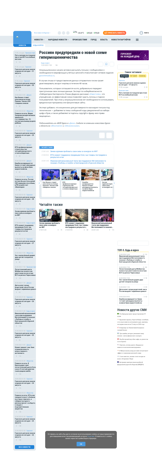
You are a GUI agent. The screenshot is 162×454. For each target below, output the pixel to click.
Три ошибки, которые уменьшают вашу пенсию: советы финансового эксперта (130, 335)
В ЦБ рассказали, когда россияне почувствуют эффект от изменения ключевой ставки (132, 352)
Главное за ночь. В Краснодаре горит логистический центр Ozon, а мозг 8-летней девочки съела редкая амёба (25, 367)
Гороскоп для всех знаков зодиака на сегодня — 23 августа (25, 421)
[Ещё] (137, 40)
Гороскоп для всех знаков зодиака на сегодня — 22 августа (25, 435)
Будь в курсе (38, 45)
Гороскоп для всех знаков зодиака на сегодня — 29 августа (25, 135)
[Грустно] (73, 135)
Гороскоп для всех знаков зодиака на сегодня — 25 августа (25, 335)
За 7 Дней (133, 76)
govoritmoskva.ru (46, 75)
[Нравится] (44, 135)
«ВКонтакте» (56, 126)
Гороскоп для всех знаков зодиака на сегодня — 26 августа (25, 301)
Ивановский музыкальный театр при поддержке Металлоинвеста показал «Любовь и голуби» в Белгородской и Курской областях (25, 318)
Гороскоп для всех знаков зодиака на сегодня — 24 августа (25, 383)
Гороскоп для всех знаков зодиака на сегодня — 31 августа (25, 71)
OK (81, 444)
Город (94, 39)
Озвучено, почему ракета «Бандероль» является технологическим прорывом (130, 346)
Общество (30, 111)
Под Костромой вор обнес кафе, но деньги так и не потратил (132, 340)
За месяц (142, 76)
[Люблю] (58, 135)
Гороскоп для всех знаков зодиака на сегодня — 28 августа (25, 199)
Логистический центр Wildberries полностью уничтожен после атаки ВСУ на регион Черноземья (25, 272)
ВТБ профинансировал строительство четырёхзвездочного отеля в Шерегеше (23, 150)
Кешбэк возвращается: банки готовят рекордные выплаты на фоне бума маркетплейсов (25, 166)
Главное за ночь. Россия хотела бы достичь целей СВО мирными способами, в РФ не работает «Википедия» (25, 183)
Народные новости (57, 39)
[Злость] (80, 135)
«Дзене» (72, 123)
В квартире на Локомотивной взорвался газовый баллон (130, 329)
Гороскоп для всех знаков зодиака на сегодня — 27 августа (25, 243)
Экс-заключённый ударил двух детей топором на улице (25, 257)
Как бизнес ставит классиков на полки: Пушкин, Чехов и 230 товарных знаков (23, 100)
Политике (90, 436)
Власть (104, 39)
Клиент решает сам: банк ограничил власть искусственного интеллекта (24, 350)
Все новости (24, 447)
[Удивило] (65, 135)
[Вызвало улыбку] (51, 135)
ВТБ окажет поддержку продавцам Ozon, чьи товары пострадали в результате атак (24, 228)
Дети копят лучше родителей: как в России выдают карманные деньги (25, 287)
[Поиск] (144, 39)
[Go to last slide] (39, 183)
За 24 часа (124, 76)
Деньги (29, 95)
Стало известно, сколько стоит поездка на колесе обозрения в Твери (131, 358)
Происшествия (80, 39)
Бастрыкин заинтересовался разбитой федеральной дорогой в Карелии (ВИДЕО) (130, 363)
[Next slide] (114, 183)
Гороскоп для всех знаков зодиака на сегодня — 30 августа (25, 85)
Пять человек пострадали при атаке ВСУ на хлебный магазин (25, 57)
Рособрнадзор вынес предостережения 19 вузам (131, 315)
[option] (50, 222)
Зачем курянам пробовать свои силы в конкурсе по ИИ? (25, 213)
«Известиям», (95, 94)
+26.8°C (81, 33)
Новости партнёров (120, 39)
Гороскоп (28, 67)
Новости (38, 39)
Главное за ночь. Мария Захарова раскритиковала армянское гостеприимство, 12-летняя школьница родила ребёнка (25, 118)
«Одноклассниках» (71, 126)
